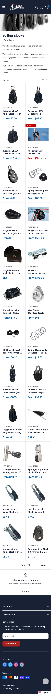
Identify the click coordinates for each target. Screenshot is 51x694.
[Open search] (36, 7)
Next (43, 565)
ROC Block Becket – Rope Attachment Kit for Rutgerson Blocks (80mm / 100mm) (12, 351)
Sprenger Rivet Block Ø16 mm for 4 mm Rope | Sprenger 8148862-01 (38, 550)
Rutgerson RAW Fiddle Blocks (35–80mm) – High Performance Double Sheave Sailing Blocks (12, 391)
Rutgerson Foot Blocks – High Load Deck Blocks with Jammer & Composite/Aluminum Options (12, 232)
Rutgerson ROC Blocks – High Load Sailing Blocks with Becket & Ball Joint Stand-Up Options (11, 192)
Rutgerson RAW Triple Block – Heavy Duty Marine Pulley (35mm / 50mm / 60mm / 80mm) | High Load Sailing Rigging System (12, 152)
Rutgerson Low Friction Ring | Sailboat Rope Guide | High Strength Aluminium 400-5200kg (38, 152)
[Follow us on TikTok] (22, 664)
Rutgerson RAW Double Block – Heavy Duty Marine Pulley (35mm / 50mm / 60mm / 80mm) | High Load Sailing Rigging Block (38, 112)
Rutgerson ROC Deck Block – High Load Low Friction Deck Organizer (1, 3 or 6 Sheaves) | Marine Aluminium (38, 232)
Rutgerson (7, 107)
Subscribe (11, 643)
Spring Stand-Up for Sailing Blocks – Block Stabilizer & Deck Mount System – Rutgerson (38, 192)
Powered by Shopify (10, 689)
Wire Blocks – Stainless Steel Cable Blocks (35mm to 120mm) (38, 312)
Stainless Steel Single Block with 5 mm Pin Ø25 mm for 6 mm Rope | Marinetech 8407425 (12, 550)
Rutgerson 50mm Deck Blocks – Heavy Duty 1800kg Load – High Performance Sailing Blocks (12, 272)
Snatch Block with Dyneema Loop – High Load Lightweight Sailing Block (37, 391)
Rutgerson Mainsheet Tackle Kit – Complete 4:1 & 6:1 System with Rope (38, 272)
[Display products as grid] (43, 80)
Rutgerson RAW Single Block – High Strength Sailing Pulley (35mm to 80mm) (11, 112)
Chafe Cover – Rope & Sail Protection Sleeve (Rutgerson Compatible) (38, 431)
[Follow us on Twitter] (10, 664)
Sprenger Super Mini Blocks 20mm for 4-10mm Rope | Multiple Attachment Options (38, 471)
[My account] (41, 7)
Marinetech (7, 466)
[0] (46, 7)
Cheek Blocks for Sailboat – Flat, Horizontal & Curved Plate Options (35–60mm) (12, 312)
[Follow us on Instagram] (16, 664)
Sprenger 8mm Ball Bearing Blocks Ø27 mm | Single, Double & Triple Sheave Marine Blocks (12, 471)
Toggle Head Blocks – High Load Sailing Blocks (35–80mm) (12, 431)
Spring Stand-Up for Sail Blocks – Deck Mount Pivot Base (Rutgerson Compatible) (38, 351)
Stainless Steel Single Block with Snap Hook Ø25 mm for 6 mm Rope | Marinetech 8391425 (38, 511)
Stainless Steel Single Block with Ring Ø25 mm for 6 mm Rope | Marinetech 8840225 (12, 511)
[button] (44, 692)
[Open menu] (3, 7)
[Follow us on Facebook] (4, 664)
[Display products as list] (47, 80)
